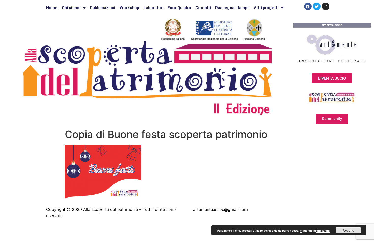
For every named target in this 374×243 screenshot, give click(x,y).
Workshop (129, 7)
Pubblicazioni (102, 7)
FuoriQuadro (179, 7)
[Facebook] (308, 6)
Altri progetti (266, 7)
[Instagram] (325, 6)
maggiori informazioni (315, 230)
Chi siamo (71, 7)
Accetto (348, 230)
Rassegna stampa (232, 7)
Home (51, 7)
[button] (332, 78)
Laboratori (153, 7)
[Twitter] (317, 6)
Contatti (203, 7)
